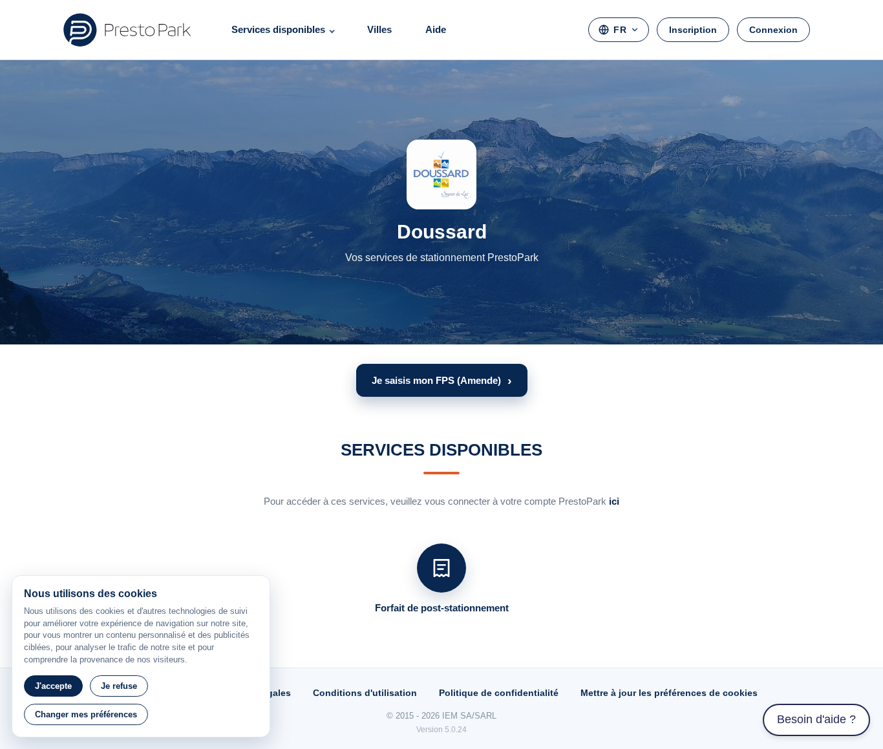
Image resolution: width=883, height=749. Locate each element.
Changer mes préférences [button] (86, 714)
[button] (441, 380)
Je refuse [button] (119, 686)
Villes (379, 29)
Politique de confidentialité (499, 693)
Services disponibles (278, 29)
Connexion (773, 30)
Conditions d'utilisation (365, 693)
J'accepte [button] (53, 686)
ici (614, 501)
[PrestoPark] (127, 30)
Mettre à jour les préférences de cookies (669, 693)
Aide (435, 29)
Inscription (693, 30)
